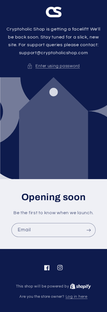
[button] (53, 66)
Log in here (77, 297)
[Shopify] (80, 286)
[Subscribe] (88, 230)
